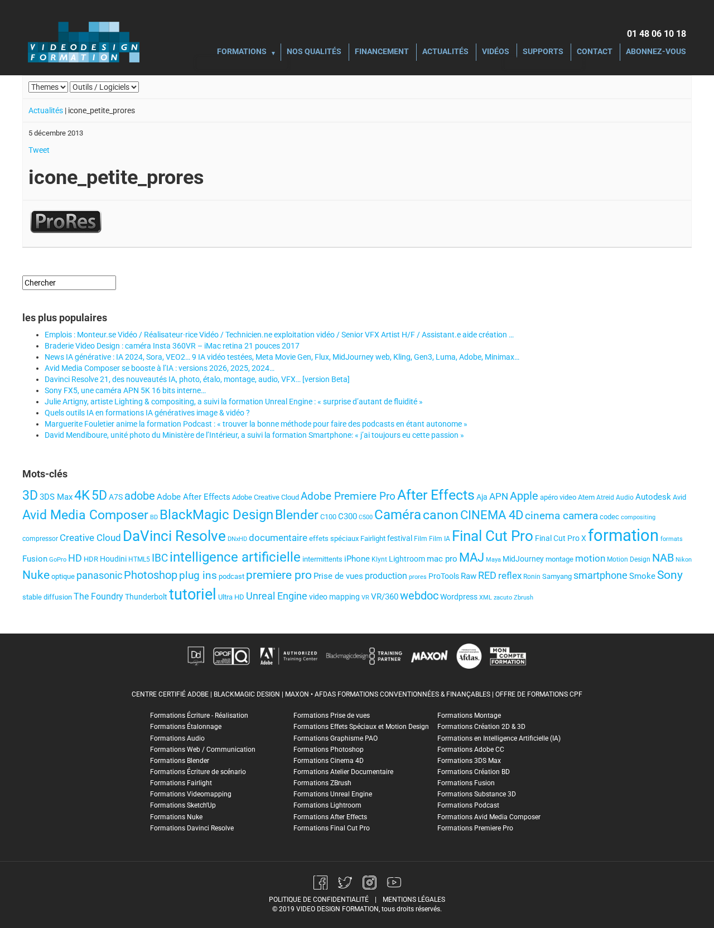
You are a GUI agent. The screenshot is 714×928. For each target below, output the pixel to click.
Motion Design (628, 559)
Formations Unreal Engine (332, 794)
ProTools (443, 576)
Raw (468, 576)
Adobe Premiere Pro (348, 496)
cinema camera (561, 515)
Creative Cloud (90, 537)
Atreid (605, 497)
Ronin (532, 577)
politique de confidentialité (319, 899)
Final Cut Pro (492, 536)
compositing (638, 517)
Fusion (34, 559)
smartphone (600, 575)
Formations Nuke (176, 817)
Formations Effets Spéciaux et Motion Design (361, 727)
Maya (493, 559)
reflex (510, 575)
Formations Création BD (473, 772)
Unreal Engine (276, 596)
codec (609, 517)
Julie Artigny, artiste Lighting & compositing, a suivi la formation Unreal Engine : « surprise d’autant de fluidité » (234, 401)
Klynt (379, 559)
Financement (382, 52)
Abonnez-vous (656, 52)
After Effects (436, 495)
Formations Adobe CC (470, 749)
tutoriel (192, 594)
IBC (160, 558)
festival (399, 538)
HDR (91, 559)
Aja (482, 496)
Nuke (36, 575)
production (386, 576)
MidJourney (523, 558)
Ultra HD (231, 597)
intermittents (322, 559)
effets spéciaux (334, 538)
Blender (297, 515)
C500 (366, 517)
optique (63, 576)
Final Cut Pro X (560, 538)
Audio (625, 497)
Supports (543, 52)
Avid (679, 497)
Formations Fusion (466, 783)
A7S (116, 496)
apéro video (558, 497)
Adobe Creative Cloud (265, 497)
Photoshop (150, 575)
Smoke (642, 576)
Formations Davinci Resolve (192, 828)
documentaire (278, 537)
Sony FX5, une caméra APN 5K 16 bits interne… (125, 390)
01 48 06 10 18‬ (656, 33)
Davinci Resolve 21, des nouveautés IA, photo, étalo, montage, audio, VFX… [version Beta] (197, 379)
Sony (670, 575)
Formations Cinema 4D (328, 761)
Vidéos (495, 52)
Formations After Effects (330, 817)
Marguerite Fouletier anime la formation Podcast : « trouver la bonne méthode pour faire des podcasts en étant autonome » (256, 423)
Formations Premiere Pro (475, 828)
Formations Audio (177, 738)
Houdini (113, 558)
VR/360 (384, 597)
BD (154, 517)
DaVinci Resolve (174, 536)
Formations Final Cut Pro (331, 828)
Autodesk (653, 497)
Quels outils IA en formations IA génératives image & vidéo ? (147, 412)
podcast (231, 576)
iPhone (357, 559)
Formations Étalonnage (185, 727)
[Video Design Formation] (83, 42)
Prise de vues (338, 576)
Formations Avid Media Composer (489, 817)
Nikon (684, 559)
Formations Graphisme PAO (335, 738)
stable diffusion (47, 597)
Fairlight (372, 538)
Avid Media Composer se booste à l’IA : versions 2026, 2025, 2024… (159, 368)
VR (365, 597)
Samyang (557, 576)
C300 (347, 516)
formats (671, 539)
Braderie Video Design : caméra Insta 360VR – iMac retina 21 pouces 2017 (172, 345)
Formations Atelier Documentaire (343, 772)
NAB (663, 558)
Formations (242, 52)
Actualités (445, 52)
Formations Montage (469, 715)
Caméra (397, 515)
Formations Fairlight (181, 783)
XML (485, 597)
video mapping (334, 596)
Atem (586, 497)
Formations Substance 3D (476, 794)
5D (99, 495)
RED (487, 575)
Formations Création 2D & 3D (481, 727)
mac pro (442, 559)
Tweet (39, 150)
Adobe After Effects (193, 497)
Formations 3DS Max (469, 761)
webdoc (419, 595)
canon (441, 515)
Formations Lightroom (327, 805)
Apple (524, 495)
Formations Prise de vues (331, 715)
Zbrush (523, 597)
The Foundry (98, 596)
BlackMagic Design (216, 515)
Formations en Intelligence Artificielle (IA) (499, 738)
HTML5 (139, 559)
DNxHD (237, 539)
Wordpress (458, 597)
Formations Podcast (468, 805)
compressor (40, 539)
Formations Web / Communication (202, 749)
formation (623, 535)
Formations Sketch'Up (183, 805)
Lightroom (407, 558)
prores (418, 577)
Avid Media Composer (85, 515)
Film (420, 539)
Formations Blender (179, 761)
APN (498, 496)
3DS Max (56, 497)
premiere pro (279, 575)
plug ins (198, 575)
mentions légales (414, 899)
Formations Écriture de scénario (198, 772)
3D (30, 495)
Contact (594, 52)
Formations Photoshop (328, 749)
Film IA (439, 539)
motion (590, 558)
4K (82, 495)
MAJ (471, 557)
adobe (139, 495)
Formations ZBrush (322, 783)
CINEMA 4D (491, 515)
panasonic (99, 575)
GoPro (57, 559)
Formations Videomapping (190, 794)
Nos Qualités (314, 52)
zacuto (503, 597)
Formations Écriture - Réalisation (199, 715)
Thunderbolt (146, 596)
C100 (328, 517)
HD (75, 558)
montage (559, 559)
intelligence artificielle (235, 557)
